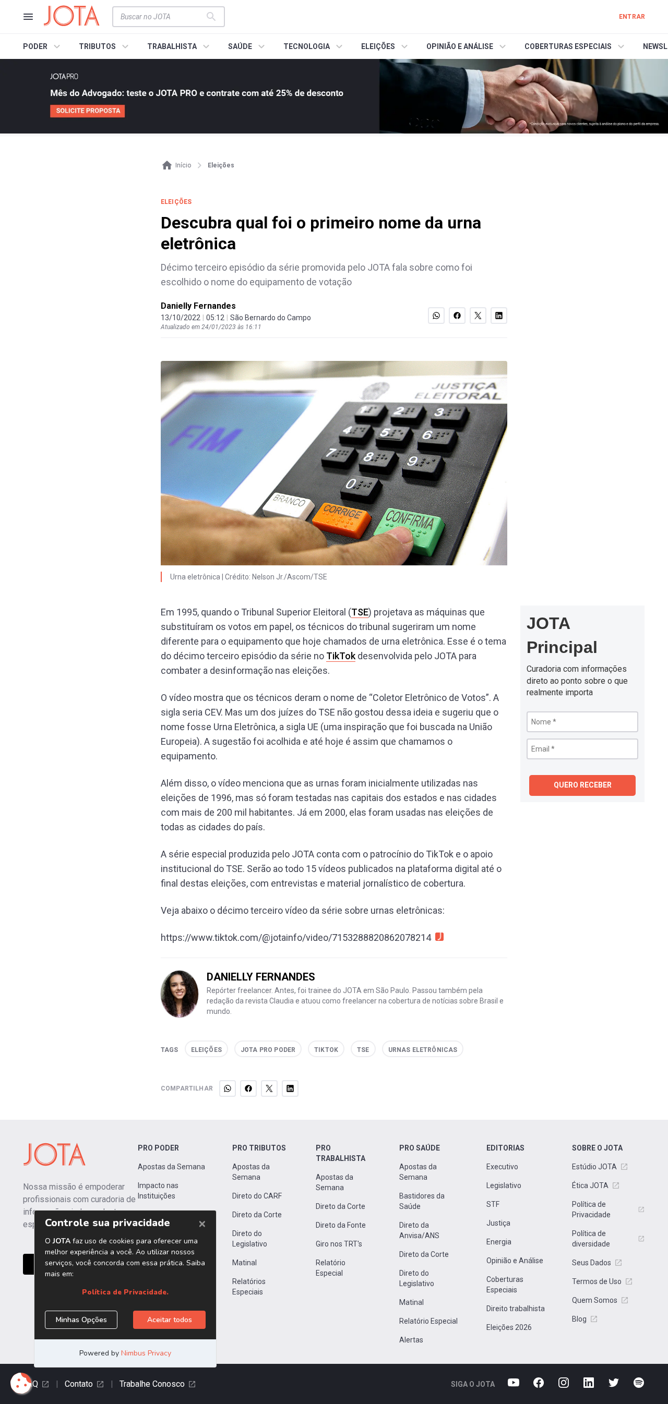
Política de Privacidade (591, 1209)
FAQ (30, 1384)
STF (492, 1204)
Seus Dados (591, 1262)
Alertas (411, 1340)
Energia (498, 1242)
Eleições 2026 (509, 1327)
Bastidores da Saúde (422, 1201)
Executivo (502, 1167)
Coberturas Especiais (504, 1284)
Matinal (244, 1262)
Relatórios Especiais (249, 1286)
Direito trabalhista (515, 1308)
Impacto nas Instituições (158, 1190)
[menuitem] (43, 46)
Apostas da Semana (171, 1167)
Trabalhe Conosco (152, 1384)
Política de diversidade (591, 1238)
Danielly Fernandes (198, 306)
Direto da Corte (257, 1215)
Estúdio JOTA (594, 1167)
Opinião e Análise (514, 1260)
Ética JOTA (590, 1185)
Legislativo (503, 1185)
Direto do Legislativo (249, 1238)
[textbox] (162, 16)
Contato (79, 1384)
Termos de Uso (597, 1281)
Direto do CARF (257, 1196)
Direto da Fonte (341, 1225)
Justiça (498, 1223)
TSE (359, 612)
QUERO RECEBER (583, 785)
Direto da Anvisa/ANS (419, 1230)
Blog (579, 1319)
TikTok (340, 655)
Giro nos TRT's (339, 1244)
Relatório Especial (330, 1267)
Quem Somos (594, 1300)
